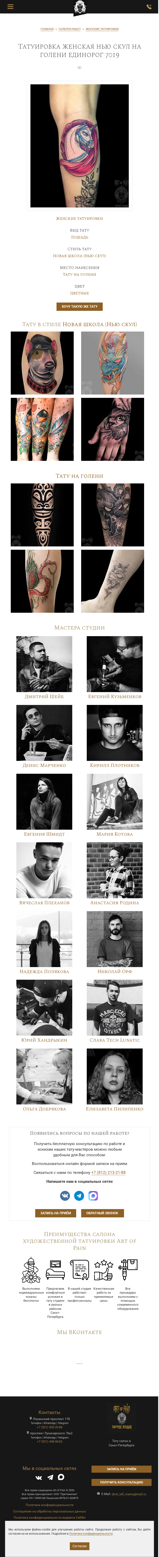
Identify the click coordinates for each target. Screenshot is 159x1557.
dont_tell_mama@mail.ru (129, 1494)
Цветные (79, 293)
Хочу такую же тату (80, 307)
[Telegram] (50, 1478)
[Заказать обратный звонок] (149, 7)
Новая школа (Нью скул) (79, 256)
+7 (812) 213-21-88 (108, 1172)
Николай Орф (115, 971)
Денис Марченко (44, 765)
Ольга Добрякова (44, 1109)
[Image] (42, 363)
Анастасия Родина (114, 903)
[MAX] (61, 1478)
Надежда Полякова (44, 971)
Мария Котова (114, 834)
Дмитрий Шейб (44, 696)
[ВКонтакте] (39, 1478)
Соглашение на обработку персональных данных (49, 1511)
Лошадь (79, 237)
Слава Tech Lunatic (115, 1040)
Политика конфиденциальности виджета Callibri (50, 1517)
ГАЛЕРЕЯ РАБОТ (70, 29)
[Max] (93, 1196)
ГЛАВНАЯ (47, 29)
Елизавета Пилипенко (114, 1109)
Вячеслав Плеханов (44, 903)
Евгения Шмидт (44, 834)
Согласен (79, 1546)
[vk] (65, 1196)
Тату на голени (79, 274)
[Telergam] (79, 1196)
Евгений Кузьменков (114, 696)
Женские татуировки (79, 219)
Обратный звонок (102, 1213)
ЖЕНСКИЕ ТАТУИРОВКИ (102, 29)
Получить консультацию (121, 1482)
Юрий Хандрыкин (44, 1040)
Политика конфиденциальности (49, 1505)
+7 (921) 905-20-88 (49, 1427)
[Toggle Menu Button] (10, 7)
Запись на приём (55, 1213)
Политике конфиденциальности (91, 1533)
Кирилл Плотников (115, 765)
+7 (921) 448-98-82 (49, 1441)
